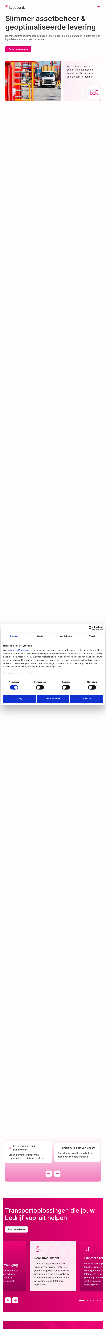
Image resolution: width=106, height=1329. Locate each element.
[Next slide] (57, 1174)
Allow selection (53, 699)
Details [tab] (40, 636)
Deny (19, 699)
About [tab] (92, 636)
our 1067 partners (20, 650)
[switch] (40, 687)
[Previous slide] (49, 1174)
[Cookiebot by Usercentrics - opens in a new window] (91, 628)
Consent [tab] (14, 636)
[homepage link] (15, 7)
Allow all (86, 699)
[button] (98, 7)
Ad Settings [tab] (66, 636)
